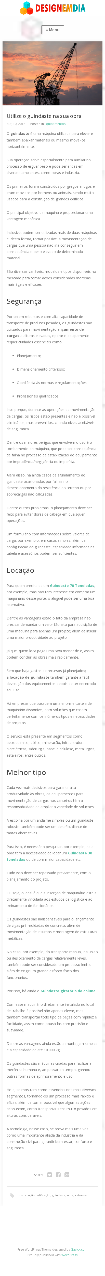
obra (70, 1195)
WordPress (69, 1255)
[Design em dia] (52, 7)
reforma (81, 1195)
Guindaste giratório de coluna (68, 990)
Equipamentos (55, 124)
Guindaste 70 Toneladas (72, 585)
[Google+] (67, 1175)
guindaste (58, 1195)
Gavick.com (79, 1249)
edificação (43, 1195)
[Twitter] (49, 1175)
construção (27, 1195)
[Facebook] (58, 1175)
